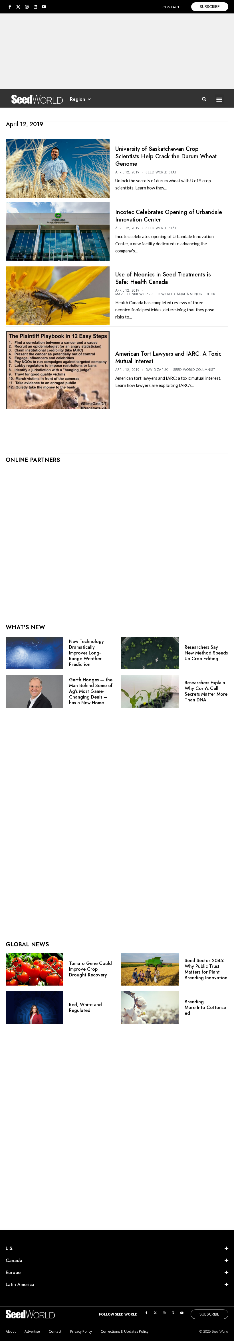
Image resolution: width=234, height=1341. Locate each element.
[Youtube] (44, 7)
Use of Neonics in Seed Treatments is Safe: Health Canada (163, 278)
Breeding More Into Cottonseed (205, 1007)
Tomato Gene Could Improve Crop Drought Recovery (90, 969)
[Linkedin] (35, 7)
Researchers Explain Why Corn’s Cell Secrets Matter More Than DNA (206, 691)
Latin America (20, 1284)
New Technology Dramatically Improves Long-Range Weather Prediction (86, 653)
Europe (13, 1272)
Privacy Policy (81, 1331)
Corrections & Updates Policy (124, 1331)
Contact (55, 1331)
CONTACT (171, 7)
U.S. (9, 1248)
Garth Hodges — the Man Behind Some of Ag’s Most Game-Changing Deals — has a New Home (90, 691)
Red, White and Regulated (85, 1007)
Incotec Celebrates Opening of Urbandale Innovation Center (168, 216)
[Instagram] (27, 7)
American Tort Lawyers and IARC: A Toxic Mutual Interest (168, 357)
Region (77, 99)
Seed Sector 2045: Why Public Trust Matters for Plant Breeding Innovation (206, 969)
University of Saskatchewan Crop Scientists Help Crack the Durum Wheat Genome (166, 156)
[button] (219, 99)
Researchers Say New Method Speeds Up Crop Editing (206, 653)
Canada (14, 1260)
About (11, 1331)
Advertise (32, 1331)
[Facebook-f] (10, 7)
